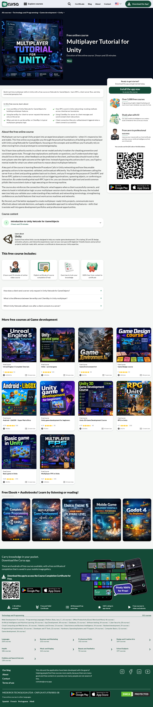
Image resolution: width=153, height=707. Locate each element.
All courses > (7, 12)
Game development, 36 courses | (14, 631)
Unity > (61, 12)
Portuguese (23, 701)
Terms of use (8, 682)
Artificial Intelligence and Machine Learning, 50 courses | (23, 622)
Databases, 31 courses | (77, 622)
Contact (107, 4)
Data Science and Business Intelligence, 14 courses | (83, 625)
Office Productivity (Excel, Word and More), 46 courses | (93, 620)
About (98, 4)
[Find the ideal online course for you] (69, 4)
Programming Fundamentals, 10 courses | (17, 628)
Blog (90, 4)
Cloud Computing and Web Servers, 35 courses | (19, 625)
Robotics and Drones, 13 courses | (50, 625)
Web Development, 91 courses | (13, 620)
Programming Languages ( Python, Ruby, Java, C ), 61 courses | (49, 620)
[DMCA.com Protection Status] (136, 694)
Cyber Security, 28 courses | (119, 622)
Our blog (6, 670)
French (14, 701)
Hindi (32, 701)
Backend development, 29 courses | (116, 625)
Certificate (79, 4)
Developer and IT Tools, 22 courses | (46, 628)
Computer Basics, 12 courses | (116, 628)
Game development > (49, 12)
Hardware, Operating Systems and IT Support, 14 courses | (82, 628)
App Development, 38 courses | (56, 622)
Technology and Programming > (26, 12)
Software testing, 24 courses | (97, 622)
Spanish (5, 701)
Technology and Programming (76, 615)
